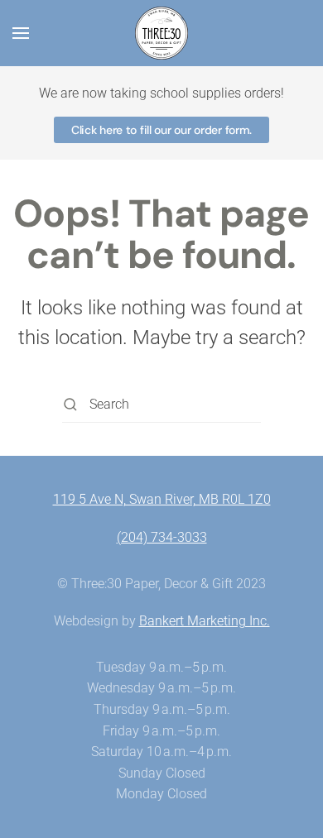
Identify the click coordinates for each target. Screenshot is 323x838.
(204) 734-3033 (162, 537)
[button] (20, 33)
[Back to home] (161, 33)
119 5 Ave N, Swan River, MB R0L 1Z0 (162, 499)
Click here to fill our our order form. (161, 129)
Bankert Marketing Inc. (204, 621)
